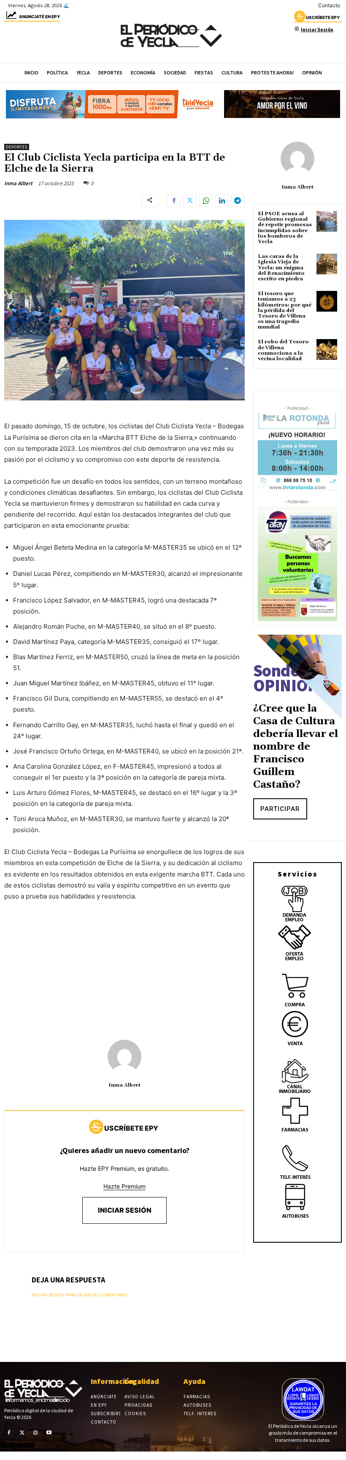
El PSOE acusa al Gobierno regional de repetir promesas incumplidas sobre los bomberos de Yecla (285, 228)
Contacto (329, 5)
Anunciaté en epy (39, 16)
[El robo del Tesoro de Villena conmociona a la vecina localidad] (326, 349)
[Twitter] (190, 200)
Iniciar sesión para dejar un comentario (79, 1294)
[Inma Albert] (124, 1057)
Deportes (16, 147)
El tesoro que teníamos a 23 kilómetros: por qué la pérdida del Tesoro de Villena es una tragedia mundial (284, 310)
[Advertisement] (124, 972)
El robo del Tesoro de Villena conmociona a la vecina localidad (283, 350)
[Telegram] (238, 200)
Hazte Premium (124, 1186)
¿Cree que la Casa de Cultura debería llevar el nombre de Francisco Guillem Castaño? (295, 746)
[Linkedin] (222, 200)
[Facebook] (174, 200)
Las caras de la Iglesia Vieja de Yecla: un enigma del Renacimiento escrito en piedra (281, 267)
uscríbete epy (323, 17)
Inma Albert (18, 183)
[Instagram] (35, 1432)
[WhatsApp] (206, 200)
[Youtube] (49, 1432)
